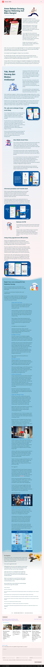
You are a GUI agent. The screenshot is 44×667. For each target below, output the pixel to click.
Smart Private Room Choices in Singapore (16, 633)
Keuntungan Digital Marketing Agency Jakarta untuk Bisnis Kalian (7, 635)
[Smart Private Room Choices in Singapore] (17, 627)
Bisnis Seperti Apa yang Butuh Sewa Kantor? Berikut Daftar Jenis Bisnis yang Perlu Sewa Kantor (36, 635)
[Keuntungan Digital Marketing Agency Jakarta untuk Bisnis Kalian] (7, 627)
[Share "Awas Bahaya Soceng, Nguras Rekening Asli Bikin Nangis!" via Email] (20, 613)
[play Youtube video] (22, 432)
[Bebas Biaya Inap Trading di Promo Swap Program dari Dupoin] (26, 627)
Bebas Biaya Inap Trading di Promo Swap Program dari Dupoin (26, 634)
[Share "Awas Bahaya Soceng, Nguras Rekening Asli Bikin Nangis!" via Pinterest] (18, 613)
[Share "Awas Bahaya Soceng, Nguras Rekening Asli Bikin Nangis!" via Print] (22, 613)
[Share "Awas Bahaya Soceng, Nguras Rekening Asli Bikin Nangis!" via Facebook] (15, 613)
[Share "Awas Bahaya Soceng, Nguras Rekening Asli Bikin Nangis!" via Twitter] (17, 613)
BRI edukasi (22, 476)
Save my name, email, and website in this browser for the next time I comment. (17, 659)
